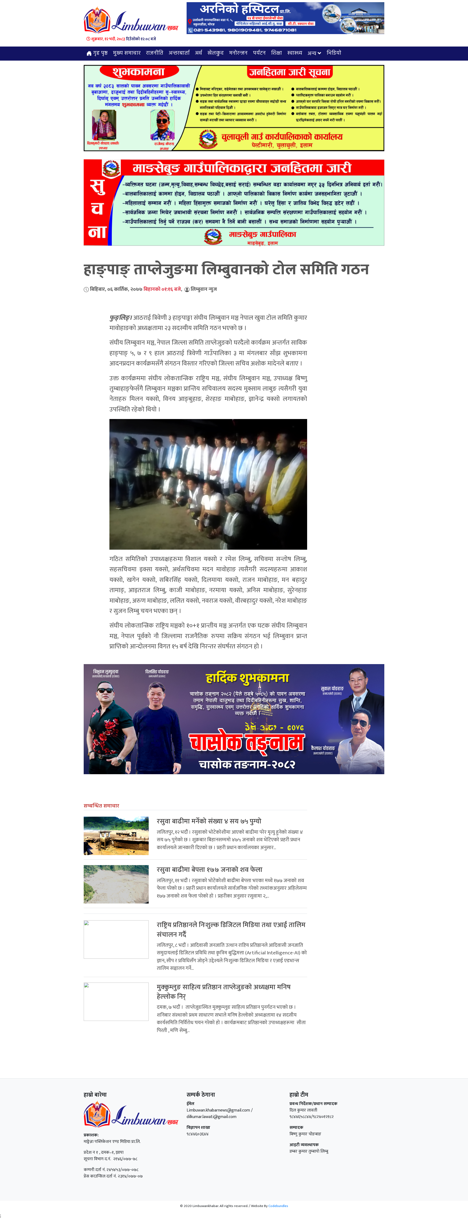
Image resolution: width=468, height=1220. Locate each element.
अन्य (312, 54)
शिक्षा (276, 53)
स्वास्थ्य (294, 53)
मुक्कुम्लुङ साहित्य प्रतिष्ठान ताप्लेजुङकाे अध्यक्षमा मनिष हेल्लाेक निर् (224, 992)
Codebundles (278, 1206)
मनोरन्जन (238, 53)
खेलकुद (215, 53)
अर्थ (198, 53)
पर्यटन (259, 53)
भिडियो (334, 53)
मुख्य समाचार (127, 53)
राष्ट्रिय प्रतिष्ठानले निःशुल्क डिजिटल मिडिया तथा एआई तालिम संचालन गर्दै (231, 929)
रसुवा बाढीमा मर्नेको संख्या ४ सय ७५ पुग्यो (209, 821)
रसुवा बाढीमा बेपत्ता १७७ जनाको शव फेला (209, 869)
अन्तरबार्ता (179, 53)
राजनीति (154, 53)
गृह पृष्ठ (100, 53)
